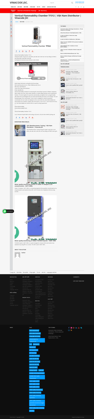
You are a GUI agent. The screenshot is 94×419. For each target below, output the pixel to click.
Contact (11, 288)
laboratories (36, 344)
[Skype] (81, 328)
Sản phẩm (26, 6)
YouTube (32, 410)
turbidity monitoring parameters (37, 373)
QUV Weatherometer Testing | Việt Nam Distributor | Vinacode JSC (39, 126)
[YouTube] (79, 328)
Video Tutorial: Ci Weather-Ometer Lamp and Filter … (70, 50)
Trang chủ (13, 6)
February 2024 (51, 283)
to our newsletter (79, 2)
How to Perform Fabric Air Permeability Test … (72, 92)
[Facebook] (69, 328)
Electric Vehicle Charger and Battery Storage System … (70, 56)
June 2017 (50, 289)
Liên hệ (43, 6)
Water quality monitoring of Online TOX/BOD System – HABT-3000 (35, 241)
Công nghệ (32, 6)
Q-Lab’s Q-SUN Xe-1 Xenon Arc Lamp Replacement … (68, 36)
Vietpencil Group (80, 417)
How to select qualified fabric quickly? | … (74, 86)
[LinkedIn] (76, 328)
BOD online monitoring (35, 333)
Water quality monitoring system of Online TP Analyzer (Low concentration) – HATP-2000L (33, 185)
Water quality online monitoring (37, 408)
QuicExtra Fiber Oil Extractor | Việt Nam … (73, 79)
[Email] (69, 330)
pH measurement (34, 350)
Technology (12, 286)
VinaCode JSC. (19, 2)
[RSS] (71, 330)
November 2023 (51, 284)
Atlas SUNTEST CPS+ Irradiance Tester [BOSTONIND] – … (69, 46)
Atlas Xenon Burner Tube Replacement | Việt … (71, 32)
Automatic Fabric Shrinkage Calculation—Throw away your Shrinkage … (71, 29)
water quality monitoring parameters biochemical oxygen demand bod (37, 403)
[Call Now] (4, 211)
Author (16, 21)
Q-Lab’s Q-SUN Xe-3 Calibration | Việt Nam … (70, 39)
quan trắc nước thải (34, 364)
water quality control (34, 381)
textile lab (41, 370)
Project (36, 288)
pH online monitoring (34, 355)
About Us (12, 281)
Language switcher (51, 6)
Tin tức (38, 6)
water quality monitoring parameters (35, 396)
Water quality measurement (36, 389)
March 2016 (50, 296)
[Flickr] (71, 328)
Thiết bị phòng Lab (39, 293)
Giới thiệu (19, 6)
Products (37, 286)
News (11, 284)
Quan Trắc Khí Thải (34, 358)
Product (11, 283)
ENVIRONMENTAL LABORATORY (34, 340)
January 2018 (51, 288)
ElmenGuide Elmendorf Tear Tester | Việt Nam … (74, 98)
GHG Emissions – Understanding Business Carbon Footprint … (70, 60)
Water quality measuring (35, 392)
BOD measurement (34, 330)
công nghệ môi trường (35, 336)
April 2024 (50, 281)
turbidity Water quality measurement (34, 377)
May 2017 (50, 291)
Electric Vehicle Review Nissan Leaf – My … (70, 53)
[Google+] (74, 328)
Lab (30, 344)
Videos (36, 298)
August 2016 (50, 293)
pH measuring (33, 353)
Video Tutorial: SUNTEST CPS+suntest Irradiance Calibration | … (71, 42)
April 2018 (50, 286)
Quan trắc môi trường (34, 361)
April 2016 (50, 294)
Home (11, 279)
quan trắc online (33, 367)
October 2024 (51, 279)
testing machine (33, 370)
